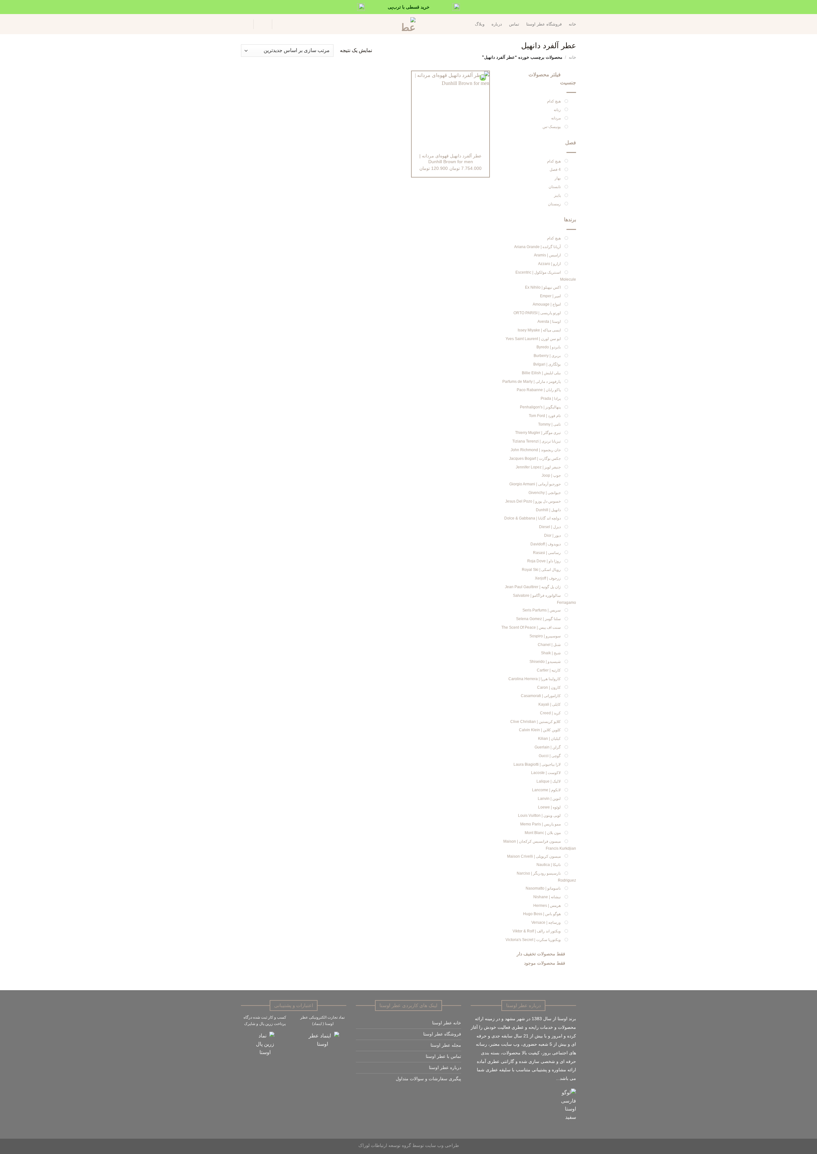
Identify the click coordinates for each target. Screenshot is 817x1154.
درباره (496, 24)
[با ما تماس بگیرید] (442, 1094)
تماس (514, 24)
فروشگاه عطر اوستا (544, 24)
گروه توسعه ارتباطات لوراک (384, 1145)
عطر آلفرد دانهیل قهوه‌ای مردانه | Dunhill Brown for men (450, 158)
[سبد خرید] (244, 24)
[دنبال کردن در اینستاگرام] (457, 1094)
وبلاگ (479, 24)
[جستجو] (280, 24)
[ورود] (262, 24)
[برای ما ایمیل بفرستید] (450, 1094)
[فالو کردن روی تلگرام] (435, 1094)
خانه (572, 24)
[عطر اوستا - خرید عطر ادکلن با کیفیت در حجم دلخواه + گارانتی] (408, 24)
